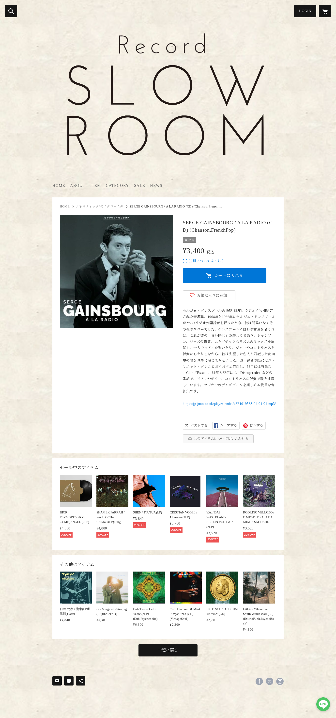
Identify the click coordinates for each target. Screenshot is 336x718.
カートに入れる (228, 275)
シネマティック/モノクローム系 (100, 206)
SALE (139, 185)
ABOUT (77, 185)
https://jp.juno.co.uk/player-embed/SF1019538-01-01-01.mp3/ (229, 404)
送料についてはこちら (207, 261)
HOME (58, 185)
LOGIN (305, 11)
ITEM (95, 185)
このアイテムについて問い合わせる (221, 439)
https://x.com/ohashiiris (269, 681)
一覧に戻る (168, 650)
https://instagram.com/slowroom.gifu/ (280, 681)
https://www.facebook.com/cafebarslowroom (259, 681)
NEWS (156, 185)
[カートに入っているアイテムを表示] (325, 11)
